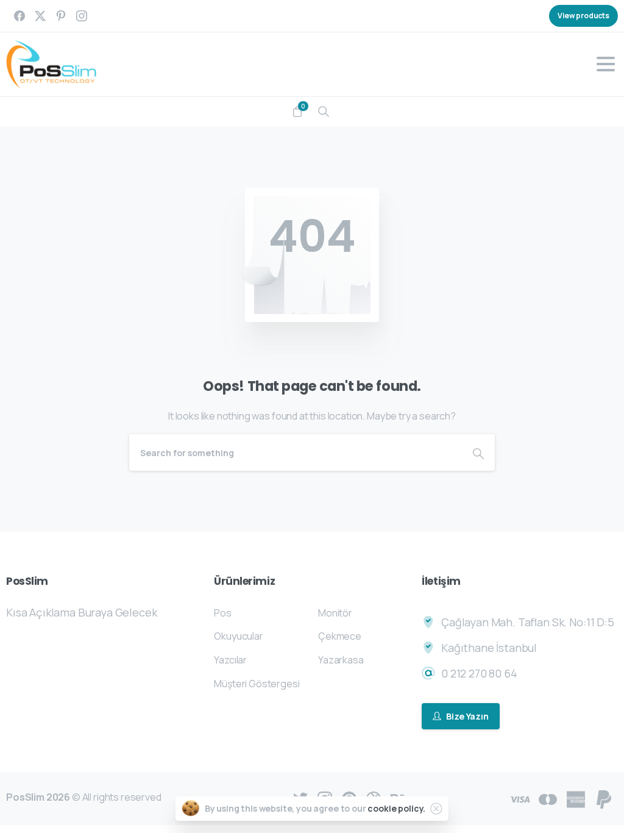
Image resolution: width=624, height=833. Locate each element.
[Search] (323, 111)
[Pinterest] (60, 16)
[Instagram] (81, 16)
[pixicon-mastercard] (548, 798)
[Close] (436, 809)
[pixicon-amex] (576, 798)
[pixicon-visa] (520, 798)
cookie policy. (396, 808)
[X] (40, 16)
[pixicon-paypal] (604, 798)
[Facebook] (19, 16)
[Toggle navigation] (606, 64)
